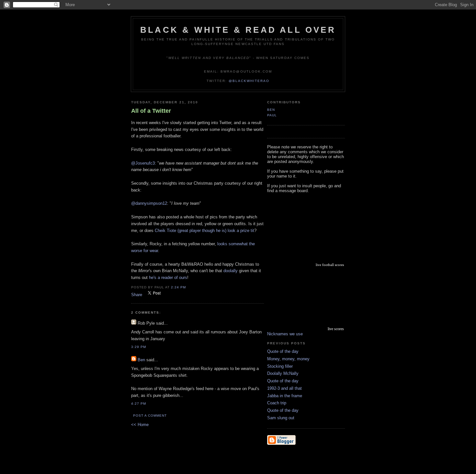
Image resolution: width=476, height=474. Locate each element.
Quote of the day (283, 351)
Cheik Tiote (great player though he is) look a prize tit (204, 230)
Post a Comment (150, 415)
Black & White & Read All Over (238, 30)
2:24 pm (178, 287)
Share (136, 294)
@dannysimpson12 (149, 203)
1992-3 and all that (284, 388)
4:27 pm (138, 403)
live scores (336, 329)
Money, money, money (288, 358)
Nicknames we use (285, 333)
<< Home (140, 424)
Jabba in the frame (284, 395)
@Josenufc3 (143, 163)
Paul (272, 115)
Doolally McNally (283, 373)
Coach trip (276, 402)
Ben (141, 359)
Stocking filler (280, 366)
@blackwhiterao (249, 81)
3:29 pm (138, 347)
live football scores (330, 265)
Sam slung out (280, 417)
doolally (230, 270)
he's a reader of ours (168, 277)
